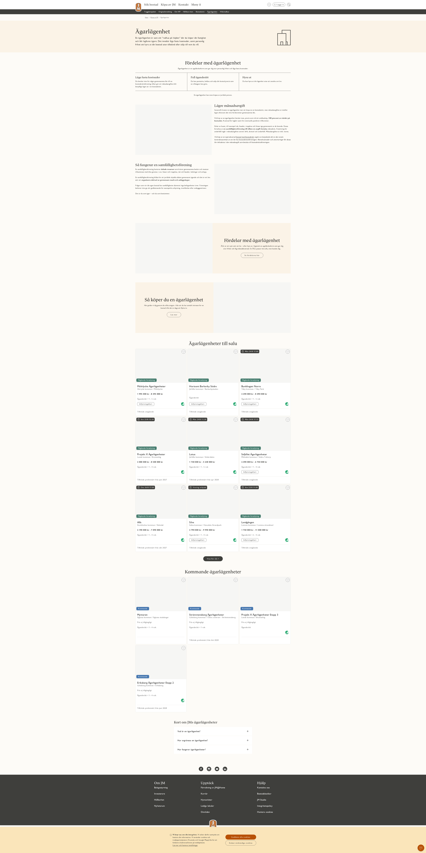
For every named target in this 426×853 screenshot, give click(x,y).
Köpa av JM (154, 17)
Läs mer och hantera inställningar (185, 845)
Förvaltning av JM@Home (213, 787)
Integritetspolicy (264, 806)
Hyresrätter (206, 799)
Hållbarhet (159, 799)
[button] (213, 731)
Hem (146, 17)
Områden (205, 812)
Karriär (204, 793)
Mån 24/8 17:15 (251, 419)
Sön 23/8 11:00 (251, 487)
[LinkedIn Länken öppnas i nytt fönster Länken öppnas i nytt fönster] (225, 769)
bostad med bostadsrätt (245, 137)
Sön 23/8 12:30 (147, 419)
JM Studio (261, 799)
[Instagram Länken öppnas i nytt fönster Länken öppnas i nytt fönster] (209, 769)
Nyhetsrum (159, 806)
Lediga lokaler (207, 806)
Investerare (159, 793)
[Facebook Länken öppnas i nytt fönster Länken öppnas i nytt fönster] (201, 769)
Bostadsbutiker (264, 793)
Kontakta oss (263, 787)
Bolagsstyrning (161, 787)
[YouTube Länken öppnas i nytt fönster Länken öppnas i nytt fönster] (217, 769)
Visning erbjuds (199, 487)
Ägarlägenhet (152, 32)
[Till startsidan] (138, 7)
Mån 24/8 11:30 (199, 419)
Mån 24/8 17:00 (251, 351)
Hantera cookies (265, 812)
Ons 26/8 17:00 (147, 487)
